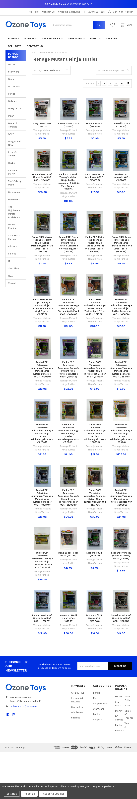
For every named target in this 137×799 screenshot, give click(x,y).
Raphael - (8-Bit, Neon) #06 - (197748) (95, 618)
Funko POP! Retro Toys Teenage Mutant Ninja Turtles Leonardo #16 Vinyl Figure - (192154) (94, 244)
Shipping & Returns (69, 11)
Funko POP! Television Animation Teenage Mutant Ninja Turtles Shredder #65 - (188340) (42, 497)
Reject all (29, 793)
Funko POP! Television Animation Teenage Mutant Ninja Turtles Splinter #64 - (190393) (121, 497)
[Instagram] (14, 714)
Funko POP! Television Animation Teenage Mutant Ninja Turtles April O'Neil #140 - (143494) (68, 307)
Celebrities (14, 192)
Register (128, 11)
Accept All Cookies (53, 793)
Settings (12, 793)
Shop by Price (51, 38)
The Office (13, 268)
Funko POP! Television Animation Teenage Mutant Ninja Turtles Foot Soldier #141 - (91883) (95, 369)
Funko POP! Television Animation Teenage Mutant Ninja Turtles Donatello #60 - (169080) (42, 369)
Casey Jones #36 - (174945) (68, 125)
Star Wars (75, 38)
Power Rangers (12, 226)
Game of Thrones (12, 125)
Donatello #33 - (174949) (94, 125)
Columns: (90, 83)
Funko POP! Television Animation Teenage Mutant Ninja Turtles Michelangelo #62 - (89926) (121, 433)
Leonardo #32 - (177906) (94, 554)
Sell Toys (34, 11)
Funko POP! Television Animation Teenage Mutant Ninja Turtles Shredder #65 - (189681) (68, 497)
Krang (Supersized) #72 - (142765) (68, 554)
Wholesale (77, 712)
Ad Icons (13, 246)
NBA (10, 275)
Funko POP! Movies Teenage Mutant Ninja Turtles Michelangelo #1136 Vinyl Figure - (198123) (42, 244)
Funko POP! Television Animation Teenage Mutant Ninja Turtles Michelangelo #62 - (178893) (68, 433)
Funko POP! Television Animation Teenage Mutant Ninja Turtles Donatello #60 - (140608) (121, 307)
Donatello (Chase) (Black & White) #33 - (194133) (42, 177)
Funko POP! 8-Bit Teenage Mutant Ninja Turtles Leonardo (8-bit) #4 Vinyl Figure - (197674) (68, 181)
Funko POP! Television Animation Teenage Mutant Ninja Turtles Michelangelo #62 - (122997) (42, 433)
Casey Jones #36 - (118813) (42, 125)
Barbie (12, 38)
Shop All (112, 38)
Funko (94, 38)
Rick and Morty (13, 172)
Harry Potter (15, 108)
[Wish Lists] (113, 25)
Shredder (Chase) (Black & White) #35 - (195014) (121, 618)
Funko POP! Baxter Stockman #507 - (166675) (95, 177)
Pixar (11, 115)
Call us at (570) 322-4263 (23, 706)
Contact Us (48, 11)
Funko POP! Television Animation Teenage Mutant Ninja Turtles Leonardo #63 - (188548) (121, 369)
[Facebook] (8, 714)
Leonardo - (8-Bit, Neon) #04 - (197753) (68, 618)
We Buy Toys (77, 692)
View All (12, 283)
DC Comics (14, 86)
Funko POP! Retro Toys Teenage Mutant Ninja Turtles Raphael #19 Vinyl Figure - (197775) (42, 307)
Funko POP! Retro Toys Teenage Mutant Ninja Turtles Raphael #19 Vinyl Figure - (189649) (121, 244)
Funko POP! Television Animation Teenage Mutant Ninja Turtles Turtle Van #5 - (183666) (42, 560)
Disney (12, 79)
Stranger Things (13, 154)
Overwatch (14, 199)
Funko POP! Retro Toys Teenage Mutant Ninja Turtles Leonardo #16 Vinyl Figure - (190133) (68, 244)
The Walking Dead (14, 183)
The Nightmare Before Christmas (14, 212)
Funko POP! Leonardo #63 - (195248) (121, 177)
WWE (11, 134)
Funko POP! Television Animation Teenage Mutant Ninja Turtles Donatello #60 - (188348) (68, 369)
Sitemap (75, 717)
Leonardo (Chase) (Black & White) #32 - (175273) (42, 618)
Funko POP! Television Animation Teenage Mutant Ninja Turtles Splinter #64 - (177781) (95, 497)
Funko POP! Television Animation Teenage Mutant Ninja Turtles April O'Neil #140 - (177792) (95, 307)
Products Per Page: (108, 70)
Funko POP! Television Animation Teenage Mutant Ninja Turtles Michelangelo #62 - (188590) (95, 433)
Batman (12, 101)
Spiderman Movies (14, 237)
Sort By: (38, 70)
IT (9, 261)
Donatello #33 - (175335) (121, 125)
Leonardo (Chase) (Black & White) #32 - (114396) (121, 555)
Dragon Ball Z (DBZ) (15, 143)
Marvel (29, 38)
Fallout (12, 253)
